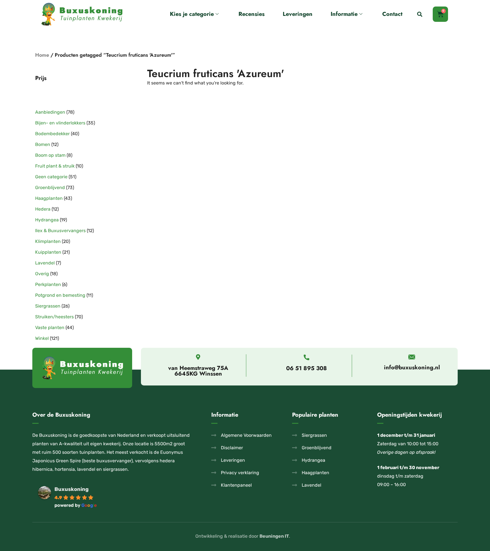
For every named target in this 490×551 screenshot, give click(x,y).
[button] (419, 14)
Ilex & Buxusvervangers (60, 230)
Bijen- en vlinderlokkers (60, 123)
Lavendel (45, 263)
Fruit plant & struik (55, 166)
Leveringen (297, 14)
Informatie (344, 14)
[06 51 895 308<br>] (306, 357)
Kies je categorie (192, 14)
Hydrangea (47, 219)
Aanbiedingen (50, 112)
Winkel (42, 338)
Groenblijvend (50, 187)
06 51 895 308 (306, 368)
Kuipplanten (48, 252)
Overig (42, 273)
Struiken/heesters (54, 316)
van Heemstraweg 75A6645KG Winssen (198, 371)
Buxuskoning (71, 489)
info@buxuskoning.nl (412, 367)
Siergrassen (47, 306)
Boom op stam (50, 155)
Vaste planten (49, 327)
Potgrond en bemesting (60, 295)
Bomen (42, 144)
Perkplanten (48, 284)
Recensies (251, 14)
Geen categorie (51, 176)
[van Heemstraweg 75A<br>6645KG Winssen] (198, 357)
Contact (392, 14)
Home (42, 55)
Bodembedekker (52, 133)
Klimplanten (48, 241)
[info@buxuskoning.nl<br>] (411, 357)
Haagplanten (49, 198)
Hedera (42, 209)
